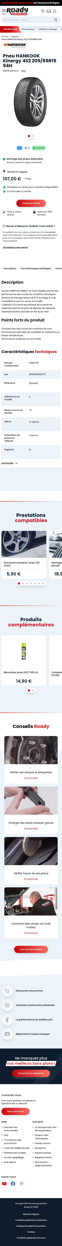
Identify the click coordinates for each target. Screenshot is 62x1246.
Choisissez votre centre (15, 247)
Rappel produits (43, 1157)
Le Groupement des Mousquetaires (46, 1129)
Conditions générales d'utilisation (31, 1220)
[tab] (29, 136)
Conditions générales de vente (31, 1238)
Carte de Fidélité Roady (16, 1147)
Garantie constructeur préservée (35, 1005)
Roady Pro (40, 1147)
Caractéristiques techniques (35, 268)
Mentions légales (31, 1214)
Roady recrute (42, 1143)
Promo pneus (28, 29)
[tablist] (31, 136)
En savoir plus (31, 777)
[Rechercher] (55, 19)
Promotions (10, 29)
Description (10, 268)
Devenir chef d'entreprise (41, 1137)
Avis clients (10, 1162)
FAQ (6, 1135)
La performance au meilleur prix (34, 1019)
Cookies (31, 1232)
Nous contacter (15, 1111)
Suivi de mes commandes (11, 1129)
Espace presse (43, 1152)
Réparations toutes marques (33, 1034)
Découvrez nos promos (29, 990)
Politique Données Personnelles (31, 1226)
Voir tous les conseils (31, 949)
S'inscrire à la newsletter (31, 1073)
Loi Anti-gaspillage (14, 1157)
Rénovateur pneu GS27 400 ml (21, 672)
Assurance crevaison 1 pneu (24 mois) (22, 564)
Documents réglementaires (43, 1164)
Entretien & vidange (48, 29)
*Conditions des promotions (12, 1141)
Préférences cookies (15, 1152)
